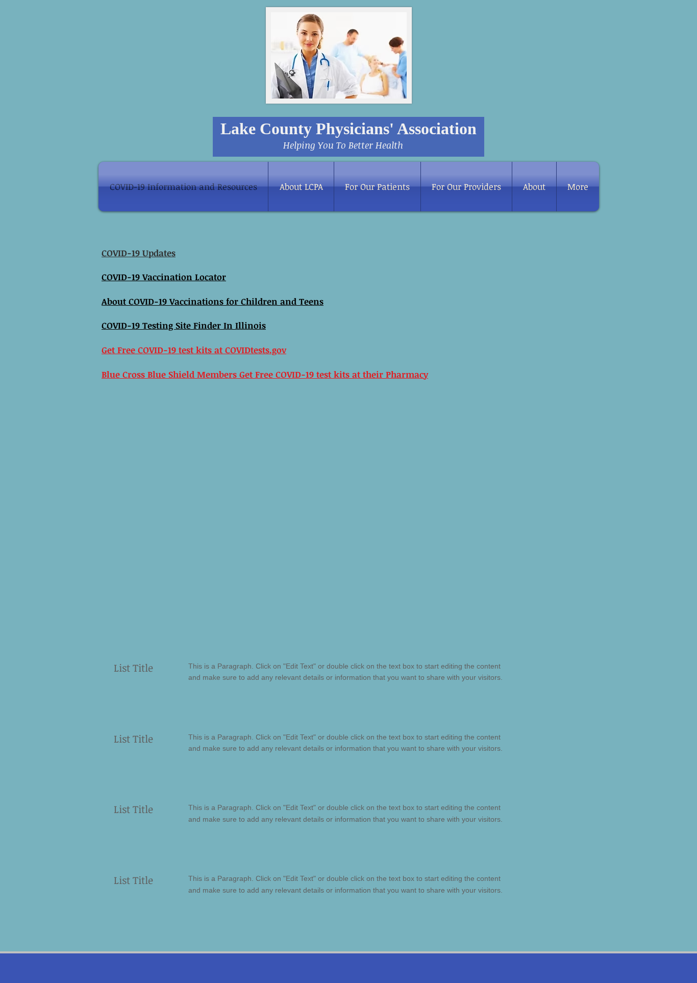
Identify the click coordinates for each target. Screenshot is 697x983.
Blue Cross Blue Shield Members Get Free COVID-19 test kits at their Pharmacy (265, 374)
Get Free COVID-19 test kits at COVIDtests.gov (194, 350)
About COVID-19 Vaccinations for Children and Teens (212, 301)
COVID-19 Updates (139, 253)
